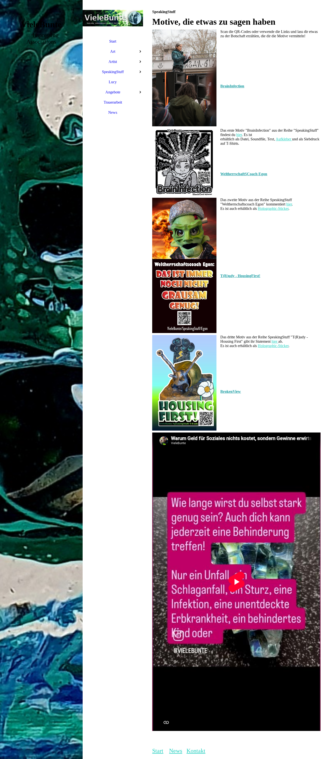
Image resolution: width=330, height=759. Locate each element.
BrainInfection (232, 86)
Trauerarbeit (113, 102)
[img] (41, 379)
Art (112, 51)
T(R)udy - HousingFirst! (240, 276)
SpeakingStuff (113, 72)
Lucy (113, 82)
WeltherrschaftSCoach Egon (243, 174)
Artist (112, 62)
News (112, 112)
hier (239, 135)
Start (112, 41)
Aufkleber (284, 139)
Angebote (112, 92)
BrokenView (230, 391)
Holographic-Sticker (273, 208)
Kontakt (196, 751)
